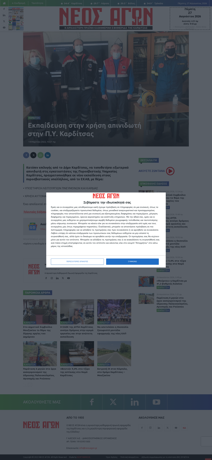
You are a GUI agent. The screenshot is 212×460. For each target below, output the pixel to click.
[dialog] (106, 230)
